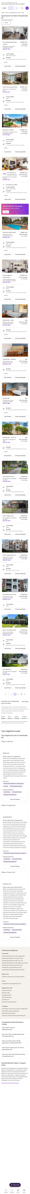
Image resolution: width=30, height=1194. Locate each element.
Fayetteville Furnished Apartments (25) (12, 965)
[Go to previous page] (5, 694)
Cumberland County (14, 12)
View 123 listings (15, 937)
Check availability (20, 66)
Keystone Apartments (9, 232)
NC (7, 12)
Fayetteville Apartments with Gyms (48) (12, 958)
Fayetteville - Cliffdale (9, 359)
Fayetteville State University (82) (10, 1011)
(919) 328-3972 (6, 179)
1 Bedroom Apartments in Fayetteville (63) (13, 976)
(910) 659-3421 (6, 92)
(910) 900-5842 (6, 282)
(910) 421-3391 (6, 674)
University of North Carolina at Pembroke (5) (14, 1015)
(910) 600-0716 (6, 599)
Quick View (7, 66)
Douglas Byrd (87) (7, 995)
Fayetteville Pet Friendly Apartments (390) (13, 969)
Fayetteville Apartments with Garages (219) (13, 956)
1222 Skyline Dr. (7, 669)
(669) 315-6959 (6, 403)
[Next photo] (26, 33)
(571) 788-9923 (6, 134)
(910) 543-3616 (6, 442)
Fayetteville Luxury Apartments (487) (12, 967)
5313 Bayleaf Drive (8, 476)
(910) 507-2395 (6, 49)
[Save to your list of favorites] (25, 29)
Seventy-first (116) (6, 990)
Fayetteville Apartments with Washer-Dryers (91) (15, 963)
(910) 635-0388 (6, 481)
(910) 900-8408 (7, 560)
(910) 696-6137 (6, 237)
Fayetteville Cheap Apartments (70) (11, 983)
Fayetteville (6, 398)
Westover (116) (6, 992)
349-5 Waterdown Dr (9, 555)
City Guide (25, 701)
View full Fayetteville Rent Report (10, 1083)
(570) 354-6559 (6, 325)
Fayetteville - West (8, 320)
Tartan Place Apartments (10, 87)
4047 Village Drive (8, 516)
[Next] (27, 8)
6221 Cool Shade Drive (9, 630)
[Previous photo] (3, 33)
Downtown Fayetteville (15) (9, 1002)
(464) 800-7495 (7, 364)
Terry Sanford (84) (7, 997)
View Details (7, 338)
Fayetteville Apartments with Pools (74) (12, 960)
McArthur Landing (8, 130)
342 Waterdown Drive (9, 594)
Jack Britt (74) (5, 999)
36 (21, 694)
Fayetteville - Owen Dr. (9, 437)
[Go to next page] (24, 694)
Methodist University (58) (8, 1013)
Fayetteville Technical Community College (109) (14, 1008)
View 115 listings (15, 799)
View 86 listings (15, 866)
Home (3, 12)
